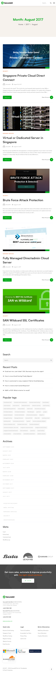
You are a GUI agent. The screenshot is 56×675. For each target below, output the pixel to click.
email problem (21, 408)
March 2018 (7, 471)
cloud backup (46, 402)
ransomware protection (18, 421)
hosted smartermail (19, 415)
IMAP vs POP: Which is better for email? (17, 390)
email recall (29, 408)
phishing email (7, 421)
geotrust (39, 411)
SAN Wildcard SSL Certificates (23, 320)
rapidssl (28, 421)
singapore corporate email (27, 427)
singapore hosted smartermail (11, 430)
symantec (32, 430)
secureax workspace (34, 424)
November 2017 (8, 479)
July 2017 (6, 496)
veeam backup (41, 430)
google (45, 411)
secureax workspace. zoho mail (11, 427)
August (35, 24)
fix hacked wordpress (20, 411)
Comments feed (7, 537)
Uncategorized (9, 520)
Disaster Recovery (11, 503)
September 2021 (8, 447)
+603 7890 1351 (7, 608)
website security (41, 433)
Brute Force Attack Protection (23, 200)
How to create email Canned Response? (17, 385)
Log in (4, 532)
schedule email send (22, 424)
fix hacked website (8, 411)
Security (5, 71)
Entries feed (6, 534)
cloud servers (16, 405)
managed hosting (8, 418)
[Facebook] (51, 669)
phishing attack (45, 418)
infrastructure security (32, 415)
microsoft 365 (29, 418)
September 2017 (8, 488)
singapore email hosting (40, 427)
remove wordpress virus (9, 424)
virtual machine (7, 433)
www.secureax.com (7, 621)
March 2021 (7, 455)
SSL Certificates (24, 430)
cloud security (7, 405)
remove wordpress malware (39, 421)
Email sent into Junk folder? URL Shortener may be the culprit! (24, 371)
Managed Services (8, 133)
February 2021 (8, 459)
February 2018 (8, 475)
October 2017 (8, 484)
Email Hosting (9, 507)
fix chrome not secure (40, 408)
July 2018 (6, 467)
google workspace (8, 415)
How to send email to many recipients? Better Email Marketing (24, 381)
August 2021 (7, 451)
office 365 (37, 418)
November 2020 (8, 463)
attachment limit (7, 402)
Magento (42, 415)
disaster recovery (36, 405)
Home (20, 24)
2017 (27, 24)
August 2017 (7, 492)
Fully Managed (30, 411)
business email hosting (34, 402)
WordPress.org (6, 540)
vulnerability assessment (29, 433)
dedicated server (26, 405)
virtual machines (17, 433)
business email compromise (20, 402)
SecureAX (8, 84)
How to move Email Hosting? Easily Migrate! (18, 376)
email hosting (46, 405)
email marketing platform (9, 408)
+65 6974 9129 (7, 617)
